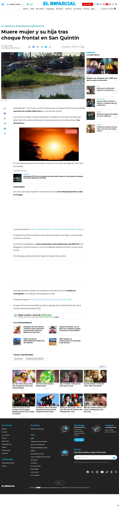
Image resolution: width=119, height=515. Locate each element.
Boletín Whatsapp (37, 429)
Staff (32, 438)
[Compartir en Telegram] (41, 47)
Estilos (4, 447)
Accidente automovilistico (34, 359)
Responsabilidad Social (39, 448)
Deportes (5, 441)
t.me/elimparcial (110, 427)
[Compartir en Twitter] (37, 47)
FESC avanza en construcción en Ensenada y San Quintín (70, 341)
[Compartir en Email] (45, 47)
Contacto (34, 463)
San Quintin (37, 26)
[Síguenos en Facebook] (97, 4)
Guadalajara (50, 9)
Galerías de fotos (8, 463)
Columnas (68, 9)
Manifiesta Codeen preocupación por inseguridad (50, 300)
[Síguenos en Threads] (113, 4)
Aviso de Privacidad (38, 444)
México (4, 429)
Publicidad (34, 469)
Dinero (4, 438)
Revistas (86, 9)
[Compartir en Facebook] (33, 47)
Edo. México (40, 9)
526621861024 (79, 427)
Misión (33, 451)
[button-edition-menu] (100, 8)
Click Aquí (79, 440)
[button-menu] (3, 4)
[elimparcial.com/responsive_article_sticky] (118, 505)
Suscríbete (87, 4)
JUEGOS (25, 9)
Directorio (34, 460)
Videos (4, 466)
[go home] (8, 486)
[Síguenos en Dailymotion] (116, 4)
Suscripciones (36, 466)
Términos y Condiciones (101, 462)
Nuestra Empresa (37, 454)
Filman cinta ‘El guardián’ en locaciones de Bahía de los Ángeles (57, 229)
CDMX (32, 9)
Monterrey (59, 9)
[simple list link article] (102, 67)
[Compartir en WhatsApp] (29, 47)
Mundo (4, 432)
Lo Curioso (6, 435)
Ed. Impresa (78, 9)
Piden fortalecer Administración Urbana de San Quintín (34, 341)
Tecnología (6, 450)
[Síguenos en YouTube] (106, 4)
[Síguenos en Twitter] (100, 4)
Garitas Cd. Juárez (107, 8)
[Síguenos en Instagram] (103, 4)
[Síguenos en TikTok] (109, 4)
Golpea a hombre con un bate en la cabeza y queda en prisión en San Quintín (70, 328)
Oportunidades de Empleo (40, 457)
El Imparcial (8, 26)
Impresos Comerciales (39, 441)
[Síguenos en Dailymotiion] (116, 472)
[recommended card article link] (17, 178)
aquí (56, 317)
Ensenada (23, 26)
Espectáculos (7, 444)
